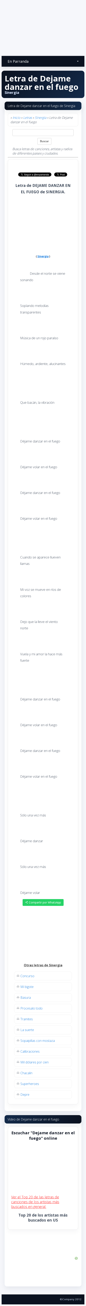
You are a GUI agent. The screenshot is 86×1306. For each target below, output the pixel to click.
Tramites (26, 1019)
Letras (27, 117)
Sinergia (40, 117)
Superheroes (29, 1084)
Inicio (16, 117)
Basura (25, 997)
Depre (24, 1094)
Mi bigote (27, 987)
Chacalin (26, 1073)
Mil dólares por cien (34, 1062)
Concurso (27, 976)
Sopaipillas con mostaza (37, 1040)
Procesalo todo (31, 1008)
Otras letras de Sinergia (43, 965)
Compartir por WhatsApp (44, 902)
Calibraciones (30, 1051)
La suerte (27, 1030)
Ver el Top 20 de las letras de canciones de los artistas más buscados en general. (35, 1202)
